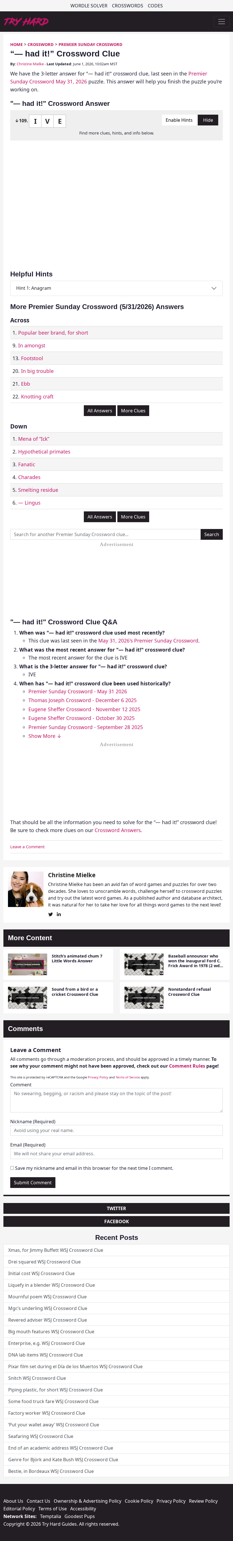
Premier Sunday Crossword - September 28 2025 (85, 727)
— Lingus (29, 502)
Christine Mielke (30, 63)
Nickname (32, 1121)
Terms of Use (52, 1509)
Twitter (116, 1208)
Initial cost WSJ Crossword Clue (41, 1273)
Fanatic (26, 464)
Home (16, 44)
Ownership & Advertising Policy (87, 1501)
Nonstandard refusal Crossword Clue (189, 991)
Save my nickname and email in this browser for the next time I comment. (94, 1168)
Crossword (41, 44)
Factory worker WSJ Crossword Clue (46, 1413)
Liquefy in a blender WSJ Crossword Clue (51, 1285)
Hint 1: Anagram (33, 288)
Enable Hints (179, 120)
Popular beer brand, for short (53, 332)
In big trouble (37, 371)
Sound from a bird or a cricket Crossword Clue (75, 991)
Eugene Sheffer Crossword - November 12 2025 (84, 709)
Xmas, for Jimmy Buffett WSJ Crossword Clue (55, 1250)
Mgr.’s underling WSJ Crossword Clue (47, 1308)
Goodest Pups (80, 1516)
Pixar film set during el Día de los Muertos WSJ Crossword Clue (75, 1366)
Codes (155, 6)
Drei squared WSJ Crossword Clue (44, 1262)
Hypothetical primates (44, 451)
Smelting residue (38, 489)
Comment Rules (187, 1066)
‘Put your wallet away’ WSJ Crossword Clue (53, 1425)
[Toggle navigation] (222, 21)
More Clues (133, 411)
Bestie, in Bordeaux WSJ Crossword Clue (51, 1471)
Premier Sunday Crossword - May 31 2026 (77, 691)
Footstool (32, 358)
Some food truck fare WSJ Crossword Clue (53, 1401)
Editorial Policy (19, 1509)
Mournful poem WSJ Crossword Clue (47, 1297)
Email (27, 1145)
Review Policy (203, 1501)
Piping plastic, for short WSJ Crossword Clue (55, 1390)
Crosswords (127, 6)
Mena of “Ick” (33, 438)
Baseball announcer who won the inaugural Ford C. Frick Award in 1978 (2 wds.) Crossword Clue (196, 963)
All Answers (100, 411)
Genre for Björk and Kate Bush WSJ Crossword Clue (63, 1459)
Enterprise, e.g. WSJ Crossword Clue (46, 1343)
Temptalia (50, 1516)
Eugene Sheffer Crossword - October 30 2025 (81, 718)
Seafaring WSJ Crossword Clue (40, 1436)
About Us (13, 1501)
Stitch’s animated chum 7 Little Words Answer (77, 958)
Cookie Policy (139, 1501)
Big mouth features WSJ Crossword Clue (51, 1331)
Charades (29, 477)
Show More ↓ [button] (45, 735)
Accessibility (83, 1509)
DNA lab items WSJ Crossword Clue (45, 1355)
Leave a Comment (27, 846)
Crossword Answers (118, 830)
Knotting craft (37, 396)
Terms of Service (128, 1077)
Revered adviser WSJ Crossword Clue (47, 1320)
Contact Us (38, 1501)
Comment (21, 1085)
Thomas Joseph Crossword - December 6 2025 (82, 700)
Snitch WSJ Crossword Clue (37, 1378)
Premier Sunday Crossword (90, 44)
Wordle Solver (88, 6)
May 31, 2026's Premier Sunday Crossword (148, 640)
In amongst (31, 345)
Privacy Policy (98, 1077)
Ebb (25, 383)
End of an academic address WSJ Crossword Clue (60, 1448)
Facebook (116, 1221)
